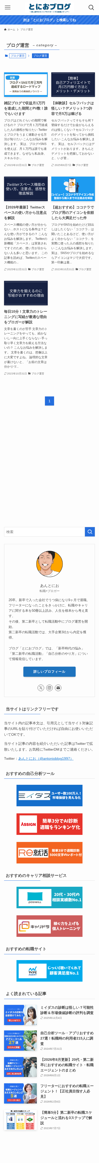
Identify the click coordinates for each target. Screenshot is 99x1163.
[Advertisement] (49, 470)
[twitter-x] (41, 688)
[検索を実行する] (90, 532)
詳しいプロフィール (49, 671)
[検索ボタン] (91, 7)
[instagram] (49, 688)
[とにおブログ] (49, 7)
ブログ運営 (40, 55)
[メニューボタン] (7, 7)
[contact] (58, 688)
